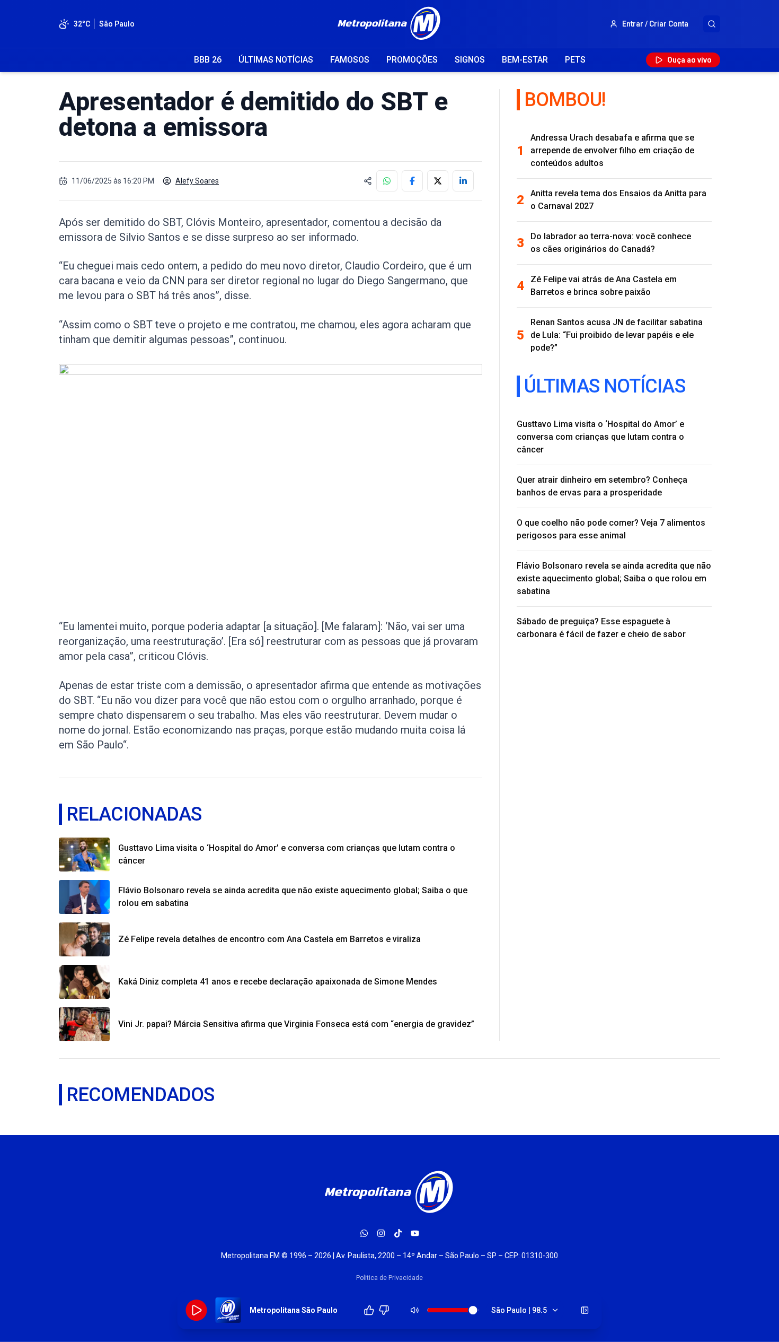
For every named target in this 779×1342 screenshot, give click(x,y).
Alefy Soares (197, 181)
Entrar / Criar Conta (655, 24)
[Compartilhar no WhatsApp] (386, 180)
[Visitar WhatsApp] (364, 1233)
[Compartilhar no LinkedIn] (463, 180)
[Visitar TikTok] (398, 1233)
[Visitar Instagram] (381, 1233)
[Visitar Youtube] (415, 1233)
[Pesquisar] (711, 23)
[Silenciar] (414, 1310)
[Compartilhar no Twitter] (437, 180)
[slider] (473, 1310)
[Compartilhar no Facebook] (412, 180)
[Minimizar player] (585, 1310)
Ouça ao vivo (689, 60)
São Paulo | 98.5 (519, 1310)
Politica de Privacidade (389, 1278)
